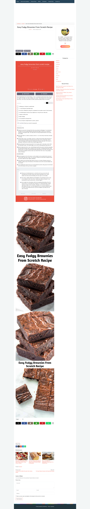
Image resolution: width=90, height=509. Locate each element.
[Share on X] (18, 54)
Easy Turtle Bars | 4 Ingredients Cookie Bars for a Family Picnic (47, 462)
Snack (57, 77)
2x (49, 102)
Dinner (57, 68)
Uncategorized (58, 81)
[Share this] (16, 446)
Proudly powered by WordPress (41, 506)
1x (47, 102)
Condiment (58, 64)
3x (51, 102)
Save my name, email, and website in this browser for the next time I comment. (31, 496)
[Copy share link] (30, 54)
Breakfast (57, 62)
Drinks (57, 70)
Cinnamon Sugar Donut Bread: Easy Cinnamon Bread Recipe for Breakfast (35, 462)
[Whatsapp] (25, 446)
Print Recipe (27, 50)
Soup (57, 79)
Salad (57, 73)
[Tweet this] (19, 446)
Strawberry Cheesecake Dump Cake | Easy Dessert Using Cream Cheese (21, 462)
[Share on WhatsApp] (48, 54)
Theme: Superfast (51, 506)
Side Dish (57, 75)
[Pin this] (21, 446)
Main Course (58, 71)
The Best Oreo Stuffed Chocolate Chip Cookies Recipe (24, 471)
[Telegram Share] (23, 446)
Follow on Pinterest (65, 46)
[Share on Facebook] (24, 54)
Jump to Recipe (19, 50)
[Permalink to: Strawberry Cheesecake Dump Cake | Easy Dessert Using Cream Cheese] (22, 456)
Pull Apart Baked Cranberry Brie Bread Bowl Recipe (45, 470)
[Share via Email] (36, 54)
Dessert (20, 466)
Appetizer (57, 60)
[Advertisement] (45, 12)
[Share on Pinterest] (42, 54)
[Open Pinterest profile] (65, 43)
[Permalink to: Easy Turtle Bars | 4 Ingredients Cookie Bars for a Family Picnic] (48, 456)
